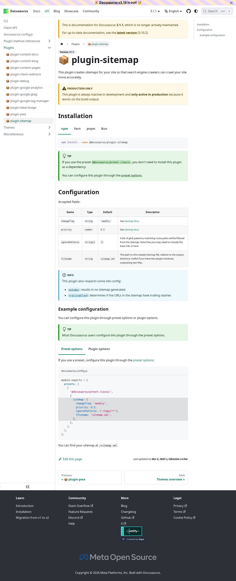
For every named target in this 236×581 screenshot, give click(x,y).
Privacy (178, 506)
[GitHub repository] (188, 11)
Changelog (128, 512)
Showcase (71, 11)
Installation (203, 24)
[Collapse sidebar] (27, 486)
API (47, 11)
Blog (57, 11)
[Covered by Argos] (133, 540)
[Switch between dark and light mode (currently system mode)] (196, 11)
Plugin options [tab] (99, 349)
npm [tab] (64, 129)
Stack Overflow (79, 506)
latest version (127, 33)
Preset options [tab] (71, 349)
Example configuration (212, 35)
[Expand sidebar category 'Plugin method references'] (49, 41)
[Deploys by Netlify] (131, 535)
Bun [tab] (104, 129)
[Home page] (61, 44)
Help (71, 523)
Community (91, 11)
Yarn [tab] (77, 129)
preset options (131, 175)
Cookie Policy (182, 518)
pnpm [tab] (91, 129)
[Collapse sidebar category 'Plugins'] (49, 48)
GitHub (126, 518)
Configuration (204, 29)
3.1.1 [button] (153, 11)
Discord (73, 518)
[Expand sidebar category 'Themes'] (49, 127)
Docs (36, 11)
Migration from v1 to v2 (32, 518)
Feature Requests (80, 512)
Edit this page (72, 459)
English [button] (174, 11)
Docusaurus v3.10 (113, 2)
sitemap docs (131, 221)
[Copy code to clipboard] (183, 142)
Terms (177, 512)
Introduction (25, 506)
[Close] (231, 2)
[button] (27, 134)
